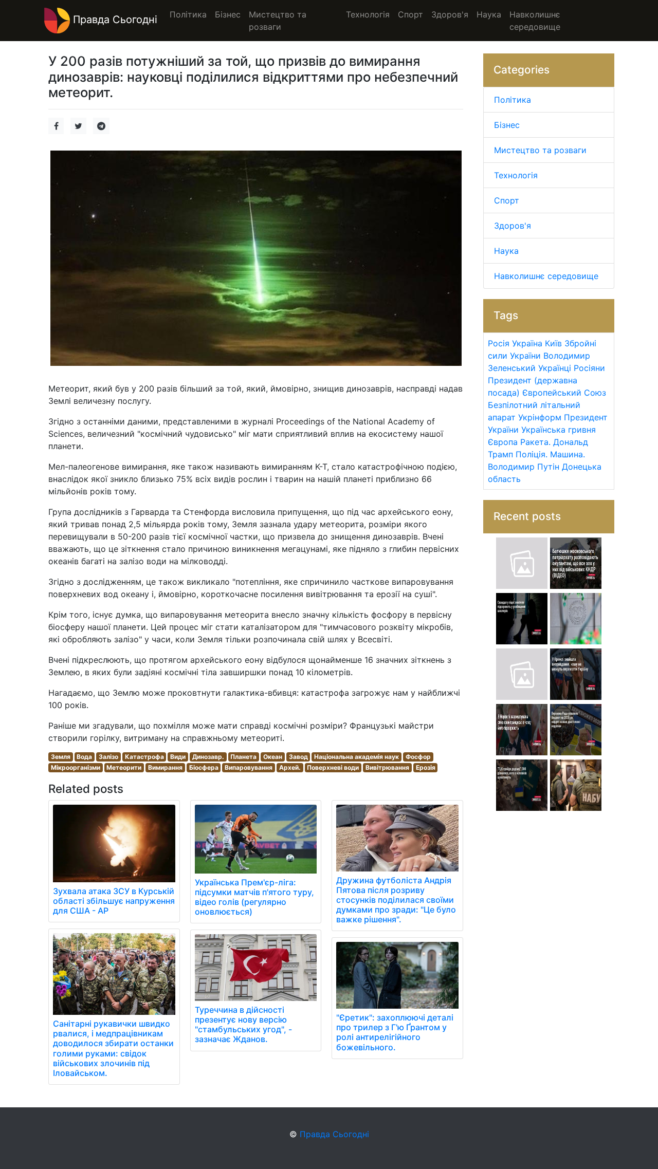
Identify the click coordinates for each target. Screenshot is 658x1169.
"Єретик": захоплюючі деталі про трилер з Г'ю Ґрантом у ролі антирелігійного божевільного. (394, 1032)
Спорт (506, 200)
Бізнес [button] (228, 14)
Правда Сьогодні (113, 19)
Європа (503, 442)
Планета (243, 756)
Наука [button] (489, 14)
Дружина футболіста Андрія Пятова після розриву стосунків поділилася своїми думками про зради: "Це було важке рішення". (396, 900)
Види (178, 756)
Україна (527, 343)
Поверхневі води (333, 767)
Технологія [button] (368, 14)
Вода (84, 756)
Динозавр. (208, 756)
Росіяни (589, 368)
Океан (272, 756)
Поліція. (531, 454)
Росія (498, 343)
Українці (554, 368)
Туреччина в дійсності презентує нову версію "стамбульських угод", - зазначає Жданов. (243, 1025)
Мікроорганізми (75, 767)
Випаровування (248, 767)
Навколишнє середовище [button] (534, 20)
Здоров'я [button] (449, 14)
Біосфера (203, 767)
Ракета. (535, 442)
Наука (506, 251)
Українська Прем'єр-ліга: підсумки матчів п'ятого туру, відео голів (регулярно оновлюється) (254, 897)
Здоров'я (512, 225)
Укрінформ (539, 417)
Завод (298, 756)
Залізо (108, 756)
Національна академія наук (356, 756)
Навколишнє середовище (546, 276)
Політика (512, 100)
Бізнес (507, 125)
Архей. (290, 767)
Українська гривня (558, 429)
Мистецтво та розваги (540, 150)
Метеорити (123, 767)
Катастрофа (144, 756)
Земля (60, 756)
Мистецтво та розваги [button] (277, 20)
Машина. (567, 454)
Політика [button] (188, 14)
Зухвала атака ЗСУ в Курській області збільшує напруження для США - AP (114, 901)
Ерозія (425, 767)
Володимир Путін (523, 466)
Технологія (516, 175)
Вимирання (165, 767)
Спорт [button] (410, 14)
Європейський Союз (564, 392)
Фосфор (418, 756)
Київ (553, 343)
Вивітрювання (387, 767)
